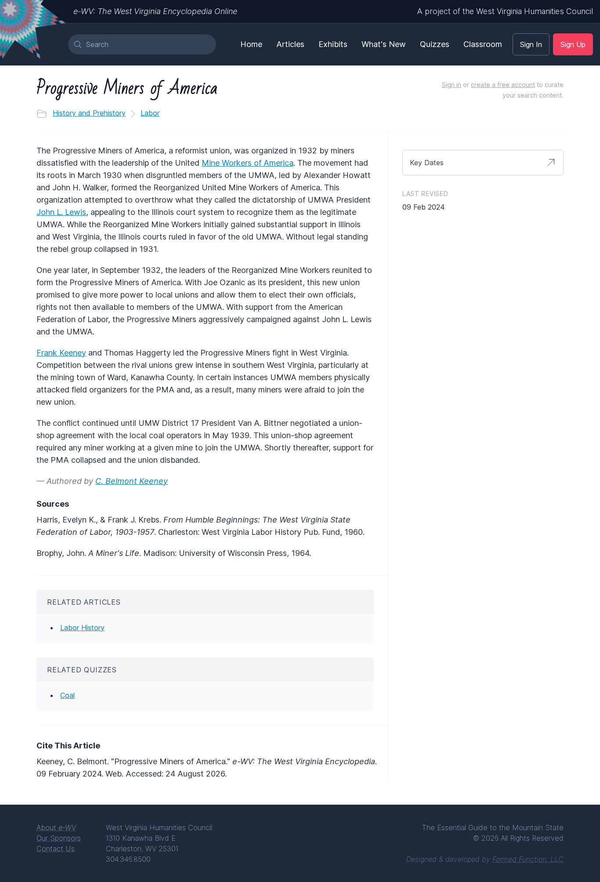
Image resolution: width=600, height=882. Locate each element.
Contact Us (55, 848)
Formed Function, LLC (528, 859)
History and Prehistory (89, 113)
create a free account (503, 84)
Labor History (82, 627)
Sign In (531, 44)
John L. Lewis (61, 212)
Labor (150, 113)
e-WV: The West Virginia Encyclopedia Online (155, 11)
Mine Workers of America (247, 162)
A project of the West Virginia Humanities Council (505, 11)
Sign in (451, 84)
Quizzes (434, 44)
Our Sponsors (58, 838)
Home (251, 44)
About (56, 827)
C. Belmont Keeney (131, 481)
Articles (290, 44)
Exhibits (332, 44)
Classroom (482, 44)
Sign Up (573, 44)
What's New (383, 44)
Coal (67, 695)
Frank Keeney (61, 352)
